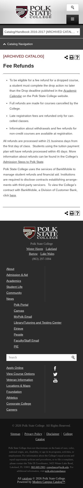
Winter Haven (34, 249)
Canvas (19, 310)
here (13, 195)
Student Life (14, 286)
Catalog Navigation (20, 44)
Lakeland (51, 249)
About (10, 269)
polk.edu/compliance (55, 471)
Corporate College (18, 403)
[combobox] (41, 31)
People (18, 334)
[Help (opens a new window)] (77, 57)
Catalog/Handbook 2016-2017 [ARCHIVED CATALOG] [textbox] (40, 31)
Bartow (33, 253)
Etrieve (18, 328)
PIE (16, 346)
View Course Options (20, 373)
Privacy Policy (33, 434)
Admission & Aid (17, 275)
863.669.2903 (38, 467)
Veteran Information (19, 379)
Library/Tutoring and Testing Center (38, 322)
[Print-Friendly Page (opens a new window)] (71, 57)
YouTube (55, 380)
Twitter (55, 374)
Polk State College (33, 12)
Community (14, 292)
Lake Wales (47, 253)
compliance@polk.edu (58, 467)
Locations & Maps (18, 385)
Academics (13, 280)
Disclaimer (52, 434)
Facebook (55, 368)
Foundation (14, 391)
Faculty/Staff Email (26, 340)
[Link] (72, 7)
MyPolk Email (23, 316)
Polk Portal (21, 304)
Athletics (12, 397)
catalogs (27, 478)
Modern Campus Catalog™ (48, 482)
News (10, 298)
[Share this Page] (66, 57)
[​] (72, 19)
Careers (11, 409)
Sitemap (15, 434)
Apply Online (14, 367)
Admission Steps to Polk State (23, 162)
